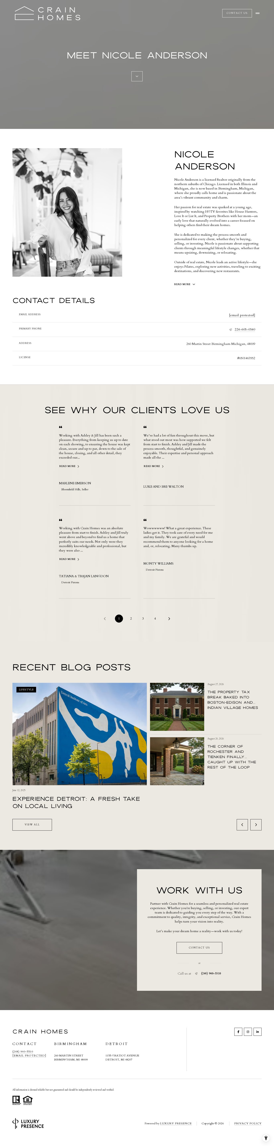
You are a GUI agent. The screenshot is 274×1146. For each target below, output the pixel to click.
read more (67, 466)
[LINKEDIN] (258, 1032)
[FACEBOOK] (238, 1032)
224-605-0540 (245, 329)
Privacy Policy (248, 1123)
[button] (199, 948)
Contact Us (237, 13)
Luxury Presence (176, 1123)
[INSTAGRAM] (248, 1032)
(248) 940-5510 (211, 973)
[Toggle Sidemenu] (258, 13)
